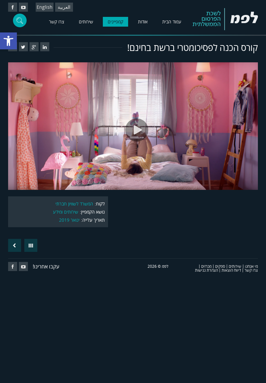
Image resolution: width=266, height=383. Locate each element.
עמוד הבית (171, 22)
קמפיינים (115, 22)
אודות (143, 22)
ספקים (220, 266)
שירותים (86, 22)
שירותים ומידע (65, 212)
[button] (8, 40)
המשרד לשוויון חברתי (74, 204)
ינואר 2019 (69, 220)
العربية (64, 7)
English (45, 7)
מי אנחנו (251, 266)
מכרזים (206, 266)
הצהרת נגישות (206, 270)
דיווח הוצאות (231, 270)
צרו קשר (56, 22)
